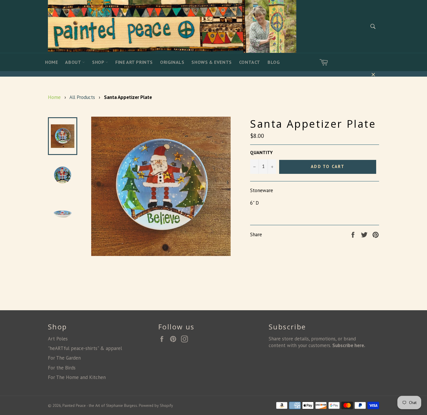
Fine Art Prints (134, 62)
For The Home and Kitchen (77, 377)
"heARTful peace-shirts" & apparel (85, 348)
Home (51, 62)
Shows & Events (211, 62)
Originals (172, 62)
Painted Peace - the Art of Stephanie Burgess (99, 405)
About (73, 62)
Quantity (261, 152)
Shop (98, 62)
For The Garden (64, 358)
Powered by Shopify (156, 405)
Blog (274, 62)
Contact (249, 62)
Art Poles (58, 338)
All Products (82, 97)
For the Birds (62, 368)
